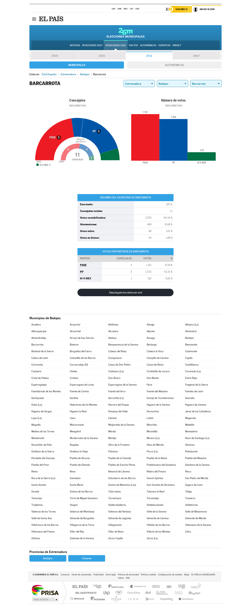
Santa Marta (76, 484)
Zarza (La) (152, 538)
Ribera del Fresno (156, 471)
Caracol (194, 586)
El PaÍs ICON (133, 598)
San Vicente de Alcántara (161, 484)
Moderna (96, 598)
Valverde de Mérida (195, 518)
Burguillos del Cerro (81, 351)
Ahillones (113, 324)
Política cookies (148, 574)
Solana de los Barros (81, 491)
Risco (188, 471)
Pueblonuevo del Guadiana (161, 464)
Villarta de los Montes (158, 531)
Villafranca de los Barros (44, 524)
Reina (34, 471)
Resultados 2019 (116, 45)
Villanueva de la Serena (198, 524)
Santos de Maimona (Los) (122, 484)
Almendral (190, 331)
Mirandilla (152, 431)
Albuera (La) (192, 324)
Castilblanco (192, 364)
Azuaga (151, 337)
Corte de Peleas (40, 378)
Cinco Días (133, 592)
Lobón (150, 418)
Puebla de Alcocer (80, 458)
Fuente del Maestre (157, 391)
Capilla (189, 358)
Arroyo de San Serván (82, 337)
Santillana (117, 586)
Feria (149, 384)
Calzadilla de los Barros (82, 358)
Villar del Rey (77, 531)
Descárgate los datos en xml (125, 292)
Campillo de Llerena (158, 358)
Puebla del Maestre (195, 458)
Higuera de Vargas (41, 411)
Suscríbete (182, 9)
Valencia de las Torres (43, 511)
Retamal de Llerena (119, 471)
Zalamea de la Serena (82, 538)
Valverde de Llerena (158, 518)
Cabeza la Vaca (155, 351)
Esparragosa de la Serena (122, 384)
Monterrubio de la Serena (84, 438)
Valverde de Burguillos (82, 518)
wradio (118, 592)
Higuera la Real (78, 411)
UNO (107, 592)
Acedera (36, 324)
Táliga (188, 491)
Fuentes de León (194, 391)
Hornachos (153, 411)
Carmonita (37, 364)
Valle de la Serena (156, 511)
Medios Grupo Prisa (45, 599)
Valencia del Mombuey (82, 511)
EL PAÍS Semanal (162, 592)
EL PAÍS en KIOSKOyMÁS (203, 574)
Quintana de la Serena (197, 464)
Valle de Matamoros (196, 511)
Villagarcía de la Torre (82, 524)
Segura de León (194, 484)
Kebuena (191, 592)
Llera (72, 418)
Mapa (186, 574)
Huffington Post (85, 592)
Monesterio (191, 431)
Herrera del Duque (118, 404)
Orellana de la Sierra (42, 451)
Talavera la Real (155, 491)
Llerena (112, 418)
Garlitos (74, 398)
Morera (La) (153, 438)
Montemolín (37, 438)
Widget (177, 45)
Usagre (74, 504)
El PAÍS (80, 586)
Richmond (77, 598)
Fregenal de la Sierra (196, 384)
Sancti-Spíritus (155, 478)
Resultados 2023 (92, 45)
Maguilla (36, 424)
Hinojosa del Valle (118, 411)
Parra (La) (152, 451)
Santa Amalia (38, 484)
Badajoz (189, 337)
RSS (128, 578)
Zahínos (35, 538)
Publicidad (98, 574)
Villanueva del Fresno (43, 531)
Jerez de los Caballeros (198, 411)
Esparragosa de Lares (82, 384)
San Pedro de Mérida (196, 478)
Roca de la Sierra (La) (43, 478)
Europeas (164, 45)
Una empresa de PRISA (45, 590)
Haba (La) (36, 404)
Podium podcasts (116, 598)
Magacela (190, 418)
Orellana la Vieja (79, 451)
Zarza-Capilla (115, 538)
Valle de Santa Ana (41, 518)
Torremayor (114, 498)
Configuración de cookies (170, 574)
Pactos (133, 45)
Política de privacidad (128, 574)
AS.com (167, 586)
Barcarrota (37, 344)
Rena (72, 471)
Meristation (185, 598)
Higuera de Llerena (195, 404)
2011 (149, 55)
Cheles (73, 371)
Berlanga (152, 344)
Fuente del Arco (117, 391)
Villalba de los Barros (158, 524)
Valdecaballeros (117, 504)
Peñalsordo (191, 451)
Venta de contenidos (81, 574)
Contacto (65, 574)
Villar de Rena (116, 531)
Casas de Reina (155, 364)
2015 (102, 55)
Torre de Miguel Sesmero (84, 498)
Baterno (74, 344)
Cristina (74, 378)
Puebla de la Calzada (119, 458)
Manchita (152, 424)
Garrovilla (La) (116, 398)
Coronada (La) (193, 371)
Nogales (74, 444)
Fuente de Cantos (79, 391)
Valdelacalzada (155, 504)
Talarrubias (114, 491)
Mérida (112, 431)
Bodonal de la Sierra (42, 351)
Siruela (35, 491)
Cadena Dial (148, 592)
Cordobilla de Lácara (158, 371)
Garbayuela (37, 398)
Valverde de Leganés (119, 518)
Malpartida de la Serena (121, 424)
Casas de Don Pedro (119, 364)
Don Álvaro (114, 378)
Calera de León (39, 358)
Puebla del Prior (40, 464)
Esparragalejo (39, 384)
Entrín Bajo (191, 378)
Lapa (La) (36, 418)
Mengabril (75, 431)
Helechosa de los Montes (83, 404)
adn (180, 586)
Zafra (188, 531)
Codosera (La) (116, 371)
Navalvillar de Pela (41, 444)
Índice (121, 578)
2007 (196, 55)
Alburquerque (38, 331)
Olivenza (190, 444)
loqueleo (167, 598)
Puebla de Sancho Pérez (121, 464)
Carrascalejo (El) (79, 364)
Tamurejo (36, 498)
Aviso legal (110, 574)
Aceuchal (75, 324)
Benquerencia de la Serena (123, 344)
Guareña (190, 398)
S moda (149, 598)
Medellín (189, 424)
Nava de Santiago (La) (197, 438)
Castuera (36, 371)
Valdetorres (191, 504)
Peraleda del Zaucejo (43, 458)
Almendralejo (38, 337)
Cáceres (86, 558)
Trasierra (190, 498)
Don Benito (153, 378)
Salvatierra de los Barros (122, 478)
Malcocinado (77, 424)
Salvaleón (75, 478)
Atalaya (112, 337)
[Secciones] (34, 19)
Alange (150, 324)
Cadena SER (155, 586)
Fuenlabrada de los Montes (46, 391)
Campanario (115, 358)
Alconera (113, 331)
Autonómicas (174, 65)
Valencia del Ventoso (119, 511)
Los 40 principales (98, 586)
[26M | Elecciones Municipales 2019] (126, 32)
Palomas (113, 451)
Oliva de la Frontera (119, 444)
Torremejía (153, 498)
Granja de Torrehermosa (160, 398)
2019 (55, 55)
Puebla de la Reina (157, 458)
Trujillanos (37, 504)
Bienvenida (191, 344)
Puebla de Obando (80, 464)
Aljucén (151, 331)
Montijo (112, 438)
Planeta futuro (177, 592)
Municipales (76, 65)
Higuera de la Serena (158, 404)
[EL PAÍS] (51, 19)
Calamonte (191, 351)
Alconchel (75, 331)
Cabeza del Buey (117, 351)
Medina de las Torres (42, 431)
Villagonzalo (115, 524)
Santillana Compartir (138, 586)
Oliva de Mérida (155, 444)
